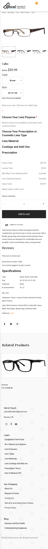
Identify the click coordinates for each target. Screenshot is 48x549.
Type (17, 12)
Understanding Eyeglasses (16, 528)
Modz (22, 284)
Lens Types (9, 454)
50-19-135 (23, 280)
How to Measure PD (13, 473)
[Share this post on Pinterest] (17, 324)
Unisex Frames (22, 298)
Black (22, 277)
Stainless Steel (30, 309)
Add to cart (24, 214)
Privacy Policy (10, 508)
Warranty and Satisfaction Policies (19, 503)
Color (5, 74)
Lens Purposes (11, 449)
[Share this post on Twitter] (10, 324)
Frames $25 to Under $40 (27, 305)
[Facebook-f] (11, 424)
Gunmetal (33, 277)
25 (21, 287)
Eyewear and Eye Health (15, 523)
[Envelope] (16, 424)
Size (4, 87)
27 (23, 287)
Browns (14, 305)
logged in (15, 265)
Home (4, 12)
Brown (27, 277)
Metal (4, 309)
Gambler (4, 385)
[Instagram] (6, 424)
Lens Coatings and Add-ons (16, 463)
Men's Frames (25, 12)
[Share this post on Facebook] (4, 324)
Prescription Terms (13, 468)
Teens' (13, 298)
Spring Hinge (20, 309)
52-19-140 (31, 280)
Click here (21, 105)
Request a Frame (12, 493)
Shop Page (11, 12)
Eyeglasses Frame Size (14, 439)
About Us (8, 488)
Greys (39, 305)
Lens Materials (11, 459)
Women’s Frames (35, 298)
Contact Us (9, 498)
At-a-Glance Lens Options (15, 444)
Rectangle (11, 309)
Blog (6, 519)
